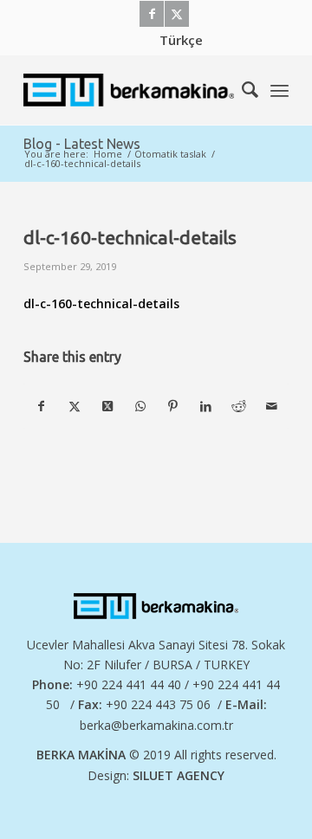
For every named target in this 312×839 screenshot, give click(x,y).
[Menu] (279, 90)
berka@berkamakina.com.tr (156, 725)
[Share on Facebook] (40, 406)
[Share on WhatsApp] (140, 406)
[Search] (241, 90)
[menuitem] (181, 39)
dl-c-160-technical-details (101, 303)
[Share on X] (74, 406)
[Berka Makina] (129, 90)
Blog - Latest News (81, 144)
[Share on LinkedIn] (206, 406)
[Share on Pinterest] (173, 406)
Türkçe (181, 39)
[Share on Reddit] (239, 406)
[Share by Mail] (272, 406)
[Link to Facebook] (152, 14)
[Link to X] (177, 14)
